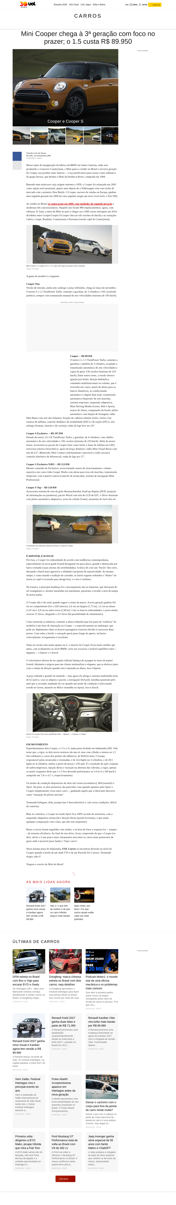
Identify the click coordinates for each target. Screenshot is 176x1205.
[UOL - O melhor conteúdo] (28, 5)
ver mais (63, 1179)
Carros (88, 16)
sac (127, 5)
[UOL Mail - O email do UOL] (133, 4)
